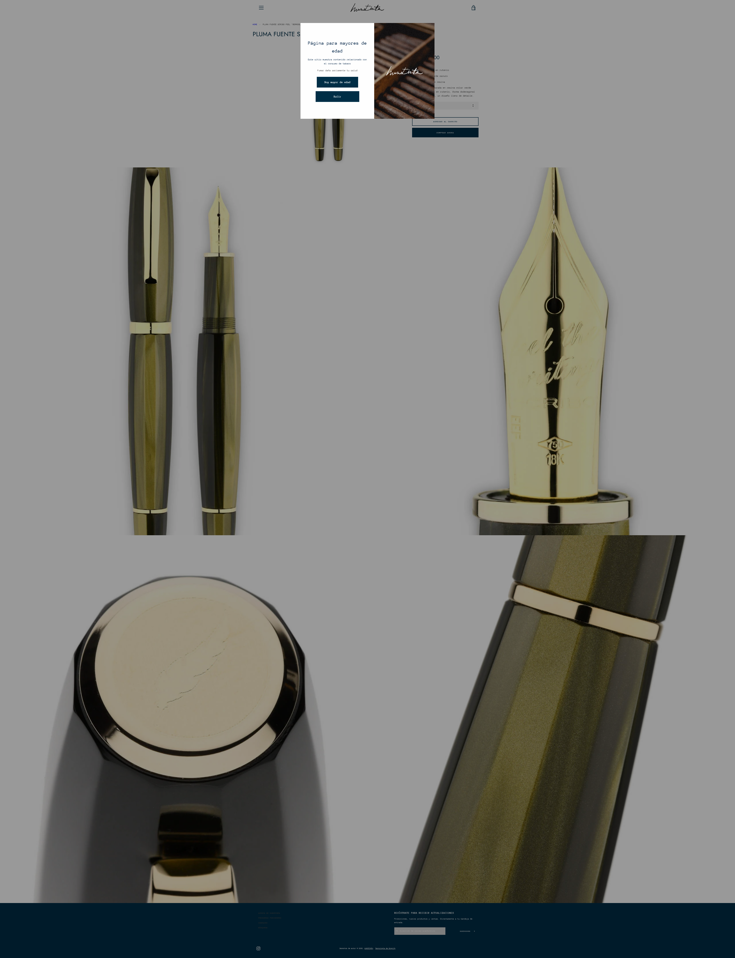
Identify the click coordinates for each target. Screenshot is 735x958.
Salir (337, 96)
